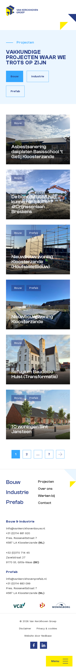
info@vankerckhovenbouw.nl (25, 528)
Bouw (15, 76)
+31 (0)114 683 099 (18, 583)
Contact (44, 503)
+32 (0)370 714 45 (18, 552)
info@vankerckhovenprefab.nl (26, 579)
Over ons (45, 489)
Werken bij (46, 496)
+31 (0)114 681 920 (18, 533)
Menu (55, 661)
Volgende (60, 454)
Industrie (37, 76)
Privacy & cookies (46, 628)
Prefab (15, 91)
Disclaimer (25, 628)
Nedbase (46, 635)
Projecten (46, 482)
